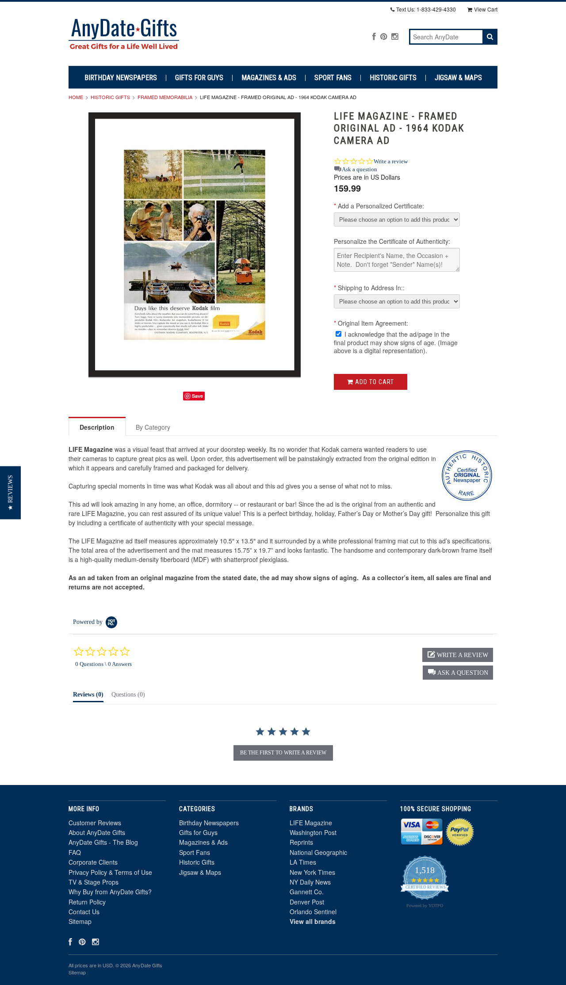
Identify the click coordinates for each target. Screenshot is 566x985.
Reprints (301, 842)
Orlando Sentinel (313, 911)
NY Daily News (310, 881)
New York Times (312, 872)
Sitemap (80, 921)
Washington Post (313, 832)
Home (76, 96)
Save (197, 395)
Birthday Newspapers (120, 78)
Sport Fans (333, 78)
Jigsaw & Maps (458, 78)
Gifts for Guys (199, 78)
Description (97, 427)
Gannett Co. (307, 891)
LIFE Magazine (311, 822)
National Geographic (318, 852)
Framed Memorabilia (165, 96)
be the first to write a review (283, 753)
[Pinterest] (383, 36)
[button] (458, 673)
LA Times (303, 862)
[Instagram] (394, 36)
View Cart (485, 9)
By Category (153, 427)
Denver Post (307, 901)
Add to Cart (373, 381)
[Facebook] (374, 36)
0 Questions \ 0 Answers (103, 664)
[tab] (88, 696)
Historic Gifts (393, 78)
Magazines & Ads (268, 78)
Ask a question (359, 169)
